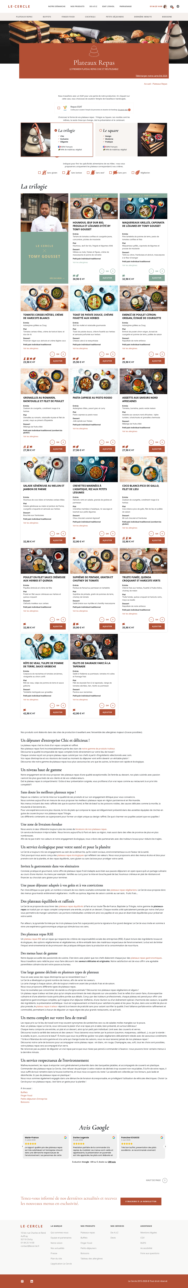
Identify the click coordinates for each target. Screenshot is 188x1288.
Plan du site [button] (56, 1258)
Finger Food (26, 1095)
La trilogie (66, 130)
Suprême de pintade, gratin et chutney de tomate (93, 579)
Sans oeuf (100, 173)
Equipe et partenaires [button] (61, 1237)
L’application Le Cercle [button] (61, 1263)
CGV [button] (142, 1237)
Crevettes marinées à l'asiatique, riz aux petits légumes (90, 489)
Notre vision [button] (56, 1243)
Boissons (167, 16)
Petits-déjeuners (88, 1248)
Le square (111, 130)
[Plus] (112, 271)
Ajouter (107, 278)
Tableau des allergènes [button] (92, 1258)
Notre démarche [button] (56, 6)
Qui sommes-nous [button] (59, 1232)
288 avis (112, 1162)
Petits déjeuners (115, 16)
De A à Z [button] (93, 6)
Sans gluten (52, 173)
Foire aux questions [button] (149, 1253)
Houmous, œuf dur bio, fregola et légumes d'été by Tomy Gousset (91, 226)
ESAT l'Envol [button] (108, 6)
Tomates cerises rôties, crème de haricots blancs (43, 316)
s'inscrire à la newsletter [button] (140, 1201)
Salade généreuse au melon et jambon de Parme (43, 487)
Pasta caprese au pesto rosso (92, 397)
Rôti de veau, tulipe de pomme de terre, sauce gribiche (43, 664)
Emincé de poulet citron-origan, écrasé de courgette (141, 316)
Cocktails (90, 16)
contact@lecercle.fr (30, 1246)
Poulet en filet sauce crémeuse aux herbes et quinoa (44, 579)
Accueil (147, 83)
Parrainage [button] (126, 6)
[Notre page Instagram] (22, 1281)
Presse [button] (54, 1253)
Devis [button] (113, 1237)
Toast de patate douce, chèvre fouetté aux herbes (93, 316)
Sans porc (122, 173)
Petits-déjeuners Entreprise (34, 1098)
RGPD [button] (143, 1243)
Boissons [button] (85, 1253)
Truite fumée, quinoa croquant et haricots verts (141, 579)
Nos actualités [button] (57, 1248)
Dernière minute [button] (143, 16)
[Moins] (101, 271)
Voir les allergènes (80, 262)
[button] (165, 1146)
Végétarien (145, 173)
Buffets (47, 16)
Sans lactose (76, 173)
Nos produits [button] (77, 6)
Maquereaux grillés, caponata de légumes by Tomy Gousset (143, 224)
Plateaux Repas (160, 83)
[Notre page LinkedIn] (31, 1281)
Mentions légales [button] (148, 1232)
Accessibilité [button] (146, 1248)
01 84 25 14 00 (156, 6)
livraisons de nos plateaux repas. (91, 829)
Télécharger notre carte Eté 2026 (151, 75)
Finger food (68, 16)
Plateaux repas (24, 16)
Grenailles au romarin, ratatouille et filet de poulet (43, 399)
